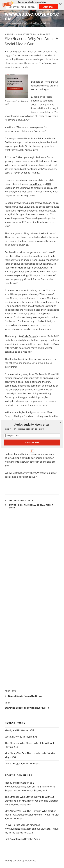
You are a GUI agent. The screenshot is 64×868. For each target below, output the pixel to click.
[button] (32, 424)
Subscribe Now (32, 442)
